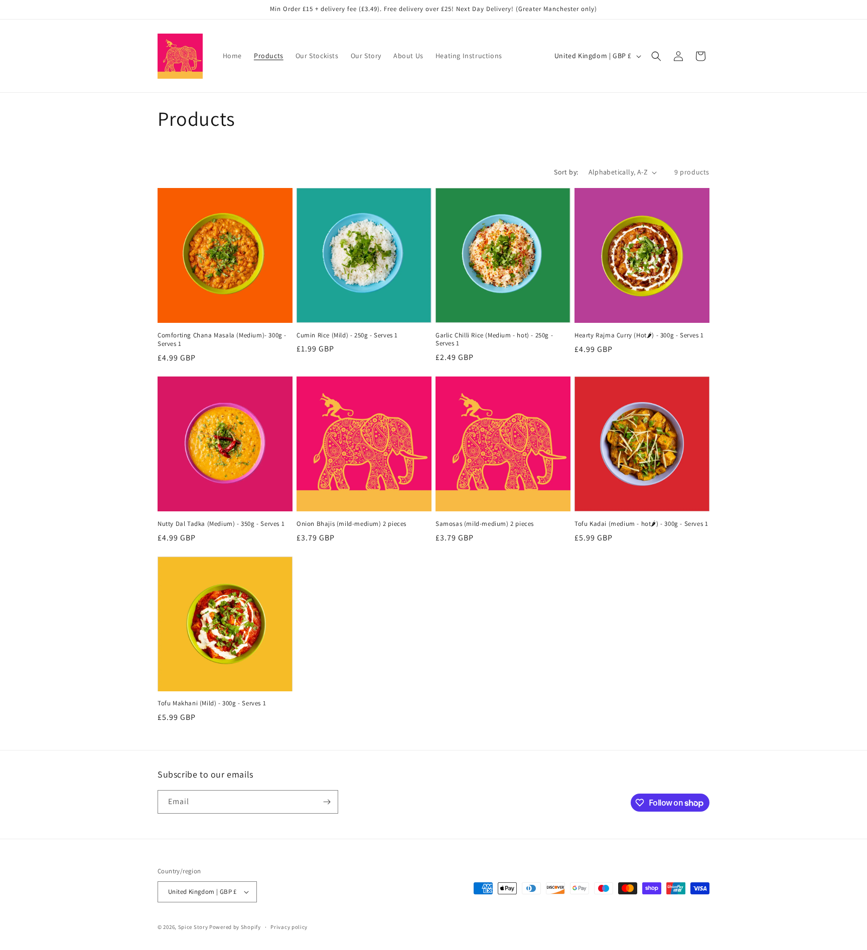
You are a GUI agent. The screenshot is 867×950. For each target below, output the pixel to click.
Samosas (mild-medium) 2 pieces (485, 524)
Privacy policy (289, 926)
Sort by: (566, 171)
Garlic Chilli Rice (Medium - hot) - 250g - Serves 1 (494, 339)
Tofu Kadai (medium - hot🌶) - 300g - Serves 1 (641, 524)
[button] (656, 56)
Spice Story (193, 926)
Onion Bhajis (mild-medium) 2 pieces (351, 524)
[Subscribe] (327, 802)
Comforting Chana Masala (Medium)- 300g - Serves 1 (222, 339)
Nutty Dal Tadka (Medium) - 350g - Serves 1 (221, 524)
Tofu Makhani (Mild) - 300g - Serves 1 (212, 703)
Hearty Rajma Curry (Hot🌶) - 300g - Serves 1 (639, 335)
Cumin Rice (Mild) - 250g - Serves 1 (347, 335)
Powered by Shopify (235, 926)
